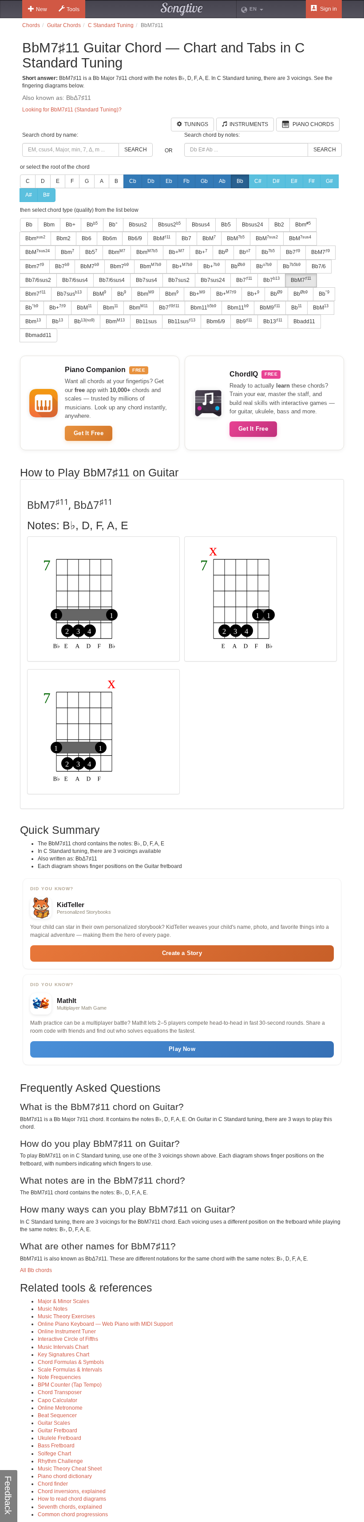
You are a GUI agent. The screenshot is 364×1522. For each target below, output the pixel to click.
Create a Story (182, 953)
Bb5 (226, 225)
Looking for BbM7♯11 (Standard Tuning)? (72, 110)
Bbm (49, 225)
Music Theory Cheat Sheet (70, 1469)
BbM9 (270, 307)
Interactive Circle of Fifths (68, 1339)
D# (276, 181)
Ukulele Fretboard (59, 1438)
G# (329, 181)
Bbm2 (63, 238)
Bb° (113, 225)
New (41, 9)
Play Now (182, 1049)
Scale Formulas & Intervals (70, 1370)
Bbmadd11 (38, 335)
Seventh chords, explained (70, 1507)
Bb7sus (69, 293)
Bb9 (244, 321)
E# (294, 181)
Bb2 (279, 225)
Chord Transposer (60, 1392)
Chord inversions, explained (72, 1491)
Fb (186, 181)
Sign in (328, 9)
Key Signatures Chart (63, 1355)
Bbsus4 (201, 225)
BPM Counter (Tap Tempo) (70, 1385)
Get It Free (88, 433)
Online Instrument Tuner (67, 1331)
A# (28, 195)
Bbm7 (34, 266)
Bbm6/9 (215, 321)
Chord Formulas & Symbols (71, 1362)
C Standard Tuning (111, 25)
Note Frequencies (59, 1377)
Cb (132, 181)
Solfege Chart (54, 1454)
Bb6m (110, 238)
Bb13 (272, 321)
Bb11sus (146, 321)
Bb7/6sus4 (75, 280)
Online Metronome (60, 1408)
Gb (204, 181)
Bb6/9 (135, 238)
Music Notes (52, 1309)
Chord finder (53, 1484)
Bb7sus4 (146, 280)
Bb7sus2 (179, 280)
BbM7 (320, 252)
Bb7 (186, 238)
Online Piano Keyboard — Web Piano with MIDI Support (105, 1324)
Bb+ (70, 225)
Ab (222, 181)
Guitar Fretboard (57, 1430)
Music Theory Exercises (66, 1316)
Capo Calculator (57, 1400)
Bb (240, 181)
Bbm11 (203, 307)
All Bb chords (36, 1270)
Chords (31, 25)
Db (150, 181)
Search (135, 150)
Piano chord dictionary (65, 1476)
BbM (161, 238)
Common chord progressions (73, 1514)
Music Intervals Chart (63, 1347)
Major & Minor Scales (63, 1301)
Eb (169, 181)
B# (46, 195)
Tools (73, 9)
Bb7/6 (319, 266)
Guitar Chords (64, 25)
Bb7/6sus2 (38, 280)
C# (257, 181)
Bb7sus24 (213, 280)
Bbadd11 (304, 321)
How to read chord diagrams (72, 1499)
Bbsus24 (252, 225)
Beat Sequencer (57, 1415)
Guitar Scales (54, 1423)
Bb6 (86, 238)
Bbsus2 (138, 225)
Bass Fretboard (56, 1446)
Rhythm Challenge (60, 1461)
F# (312, 181)
